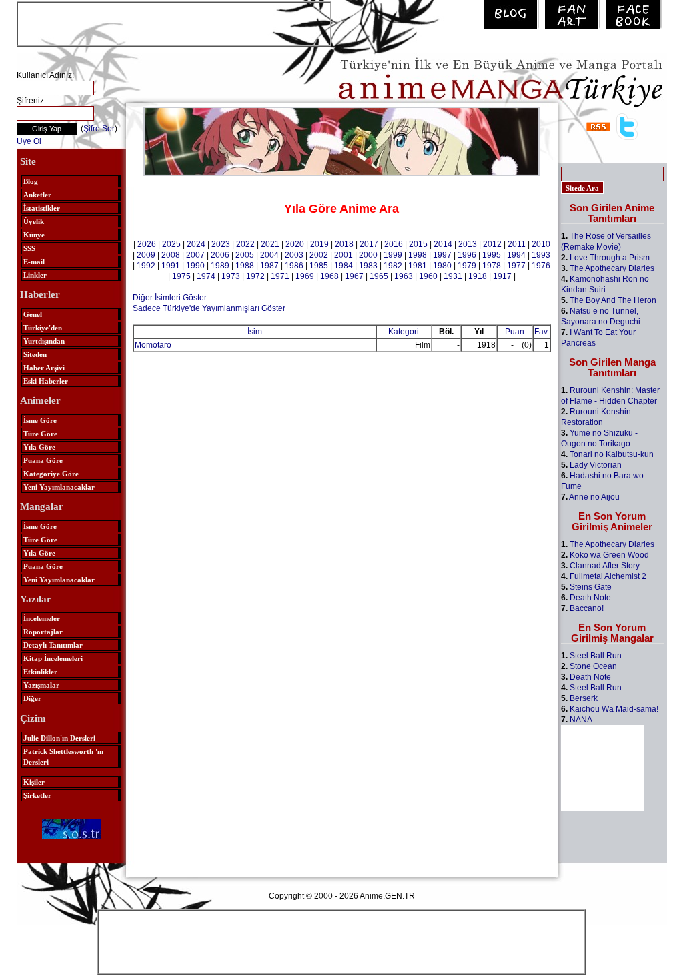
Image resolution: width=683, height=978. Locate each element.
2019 (319, 244)
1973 (230, 276)
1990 (195, 265)
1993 (541, 255)
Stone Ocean (593, 666)
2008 (170, 255)
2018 (344, 244)
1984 (343, 265)
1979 (467, 265)
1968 (329, 276)
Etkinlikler (40, 672)
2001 (343, 255)
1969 (304, 276)
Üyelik (33, 221)
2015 (418, 244)
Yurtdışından (44, 341)
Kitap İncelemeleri (53, 658)
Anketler (37, 195)
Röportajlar (43, 632)
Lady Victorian (596, 465)
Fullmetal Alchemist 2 (608, 576)
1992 (146, 265)
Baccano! (587, 608)
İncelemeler (41, 618)
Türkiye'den (42, 328)
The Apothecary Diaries (612, 268)
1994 (516, 255)
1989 (220, 265)
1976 (541, 265)
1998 (417, 255)
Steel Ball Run (596, 655)
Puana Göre (43, 460)
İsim (254, 331)
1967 (354, 276)
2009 (146, 255)
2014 (443, 244)
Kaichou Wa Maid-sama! (614, 709)
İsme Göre (40, 420)
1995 (491, 255)
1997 (442, 255)
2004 (269, 255)
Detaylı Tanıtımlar (53, 645)
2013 (467, 244)
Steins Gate (591, 587)
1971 (280, 276)
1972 (255, 276)
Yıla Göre (39, 447)
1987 (269, 265)
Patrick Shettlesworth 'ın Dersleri (63, 756)
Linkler (35, 275)
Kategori (403, 331)
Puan (514, 331)
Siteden (35, 354)
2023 (220, 244)
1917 (502, 276)
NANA (581, 719)
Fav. (541, 331)
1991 (170, 265)
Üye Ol (29, 141)
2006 (220, 255)
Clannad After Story (605, 565)
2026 (146, 244)
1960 (428, 276)
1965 (379, 276)
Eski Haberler (45, 381)
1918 (477, 276)
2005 (244, 255)
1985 (318, 265)
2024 (196, 244)
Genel (32, 314)
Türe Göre (40, 434)
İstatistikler (41, 208)
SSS (29, 248)
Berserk (584, 698)
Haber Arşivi (44, 368)
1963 (403, 276)
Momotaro (153, 345)
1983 (368, 265)
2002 (318, 255)
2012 (492, 244)
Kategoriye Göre (51, 474)
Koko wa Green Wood (609, 555)
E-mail (34, 262)
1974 (206, 276)
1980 (442, 265)
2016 (393, 244)
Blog (30, 181)
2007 (195, 255)
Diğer (32, 698)
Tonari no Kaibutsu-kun (612, 454)
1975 (181, 276)
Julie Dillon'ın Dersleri (59, 738)
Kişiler (34, 782)
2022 (245, 244)
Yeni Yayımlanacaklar (59, 487)
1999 (393, 255)
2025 (171, 244)
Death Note (590, 597)
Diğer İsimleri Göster (170, 297)
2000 (368, 255)
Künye (34, 235)
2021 (270, 244)
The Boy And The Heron (613, 300)
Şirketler (37, 795)
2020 (294, 244)
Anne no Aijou (594, 497)
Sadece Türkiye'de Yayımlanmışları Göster (209, 308)
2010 (541, 244)
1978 (491, 265)
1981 (417, 265)
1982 (393, 265)
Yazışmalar (41, 685)
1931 (453, 276)
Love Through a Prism (610, 257)
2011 (517, 244)
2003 (294, 255)
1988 (244, 265)
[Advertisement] (174, 23)
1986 (294, 265)
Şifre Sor (99, 128)
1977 (516, 265)
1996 (467, 255)
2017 (369, 244)
